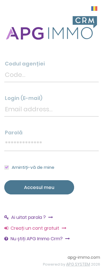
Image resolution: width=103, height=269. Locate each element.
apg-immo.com (84, 257)
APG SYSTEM (78, 264)
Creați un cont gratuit (35, 228)
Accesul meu (39, 187)
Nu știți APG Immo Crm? (37, 238)
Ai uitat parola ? (29, 217)
